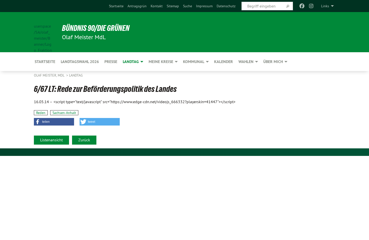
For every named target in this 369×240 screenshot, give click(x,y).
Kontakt (157, 6)
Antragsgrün (137, 6)
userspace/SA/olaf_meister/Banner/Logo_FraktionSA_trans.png (43, 32)
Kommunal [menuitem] (193, 61)
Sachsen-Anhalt (64, 112)
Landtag (76, 75)
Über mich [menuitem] (273, 61)
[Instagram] (311, 6)
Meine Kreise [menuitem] (161, 61)
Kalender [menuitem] (223, 61)
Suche (187, 6)
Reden (40, 112)
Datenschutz (226, 6)
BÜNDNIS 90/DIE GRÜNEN (96, 28)
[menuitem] (116, 6)
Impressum (204, 6)
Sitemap (173, 6)
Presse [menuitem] (110, 61)
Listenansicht (51, 139)
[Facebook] (302, 6)
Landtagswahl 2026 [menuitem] (80, 61)
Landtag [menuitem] (131, 61)
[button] (54, 122)
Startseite (116, 6)
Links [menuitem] (325, 6)
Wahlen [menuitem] (246, 61)
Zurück (84, 139)
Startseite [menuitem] (45, 61)
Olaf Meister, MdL (49, 75)
